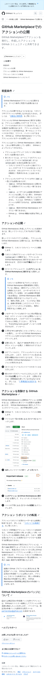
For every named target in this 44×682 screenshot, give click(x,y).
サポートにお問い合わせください (15, 656)
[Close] (38, 3)
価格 (3, 674)
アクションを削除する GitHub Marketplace (20, 393)
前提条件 (7, 90)
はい (7, 639)
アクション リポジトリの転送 (19, 515)
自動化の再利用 (16, 116)
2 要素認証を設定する (27, 381)
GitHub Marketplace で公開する (31, 19)
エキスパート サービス (14, 674)
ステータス (36, 672)
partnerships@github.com (12, 611)
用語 (19, 672)
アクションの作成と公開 (9, 19)
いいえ (17, 639)
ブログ (25, 674)
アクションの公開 (12, 223)
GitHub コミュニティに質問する (15, 653)
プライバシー (26, 672)
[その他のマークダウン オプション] (24, 56)
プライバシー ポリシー (8, 643)
